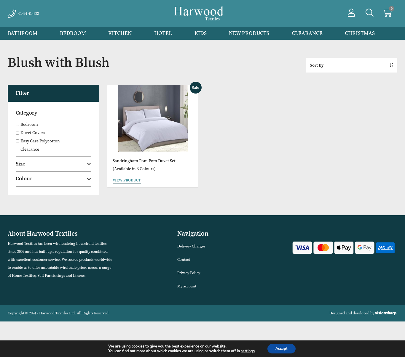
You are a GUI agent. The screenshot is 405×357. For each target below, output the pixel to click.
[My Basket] (388, 14)
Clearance (307, 33)
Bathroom (22, 33)
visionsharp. (386, 313)
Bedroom (73, 33)
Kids (200, 33)
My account (186, 286)
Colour (24, 178)
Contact (183, 259)
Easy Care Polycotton (40, 141)
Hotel (163, 33)
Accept (281, 348)
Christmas (360, 33)
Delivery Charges (191, 246)
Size (20, 163)
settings (248, 351)
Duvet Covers (32, 133)
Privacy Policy (188, 272)
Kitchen (120, 33)
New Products (249, 33)
